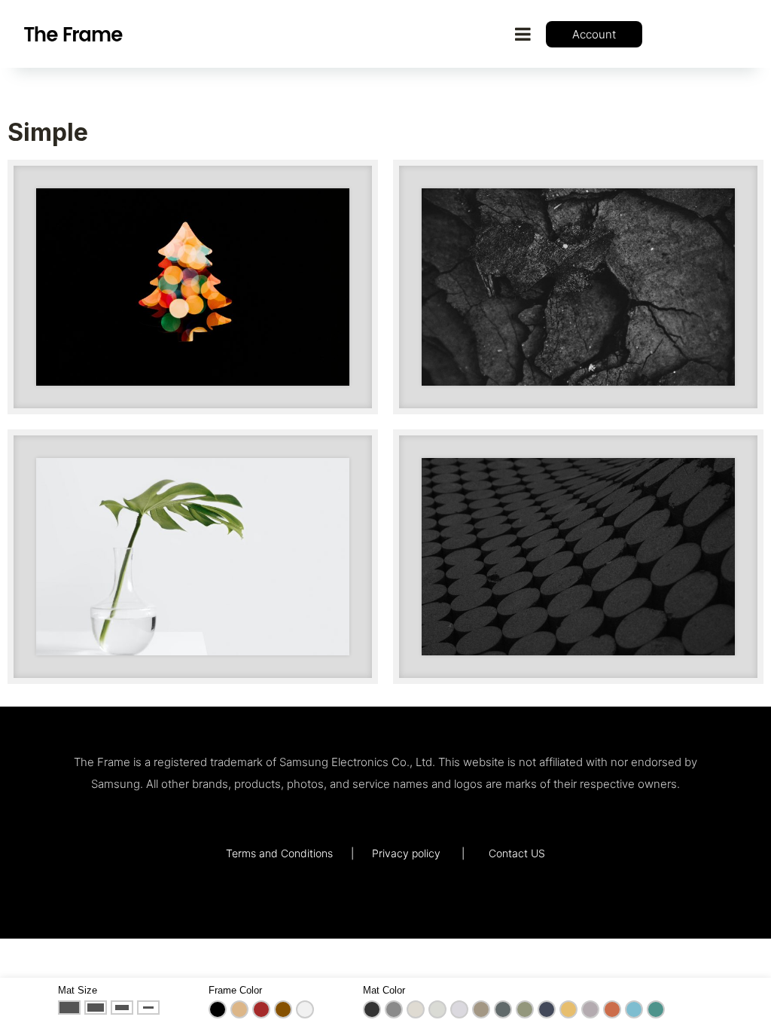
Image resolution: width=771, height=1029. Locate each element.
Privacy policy (406, 853)
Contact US (517, 853)
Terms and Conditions (279, 853)
